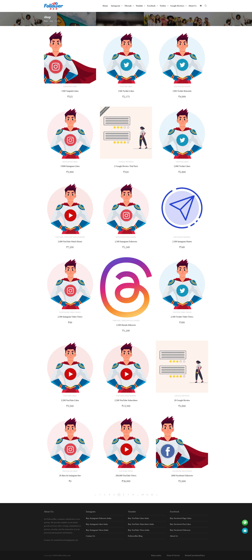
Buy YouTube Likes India (138, 518)
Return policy (156, 555)
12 (152, 495)
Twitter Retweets (182, 87)
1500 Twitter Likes (126, 91)
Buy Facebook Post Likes (180, 524)
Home (105, 6)
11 (147, 495)
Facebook (151, 6)
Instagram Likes (69, 162)
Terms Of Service (173, 555)
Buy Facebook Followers (180, 530)
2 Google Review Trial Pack (126, 166)
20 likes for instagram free (70, 475)
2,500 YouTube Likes (70, 400)
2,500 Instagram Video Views (70, 317)
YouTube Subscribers (126, 396)
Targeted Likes (70, 87)
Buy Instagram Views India (97, 530)
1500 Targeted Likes (69, 91)
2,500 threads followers (126, 325)
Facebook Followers (182, 471)
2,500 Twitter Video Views (182, 317)
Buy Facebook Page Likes (180, 518)
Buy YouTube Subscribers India (141, 524)
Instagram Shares (182, 237)
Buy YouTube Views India (138, 530)
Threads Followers (130, 321)
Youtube (139, 6)
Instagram (116, 6)
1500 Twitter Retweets (182, 91)
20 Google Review (182, 400)
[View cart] (201, 6)
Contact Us (90, 536)
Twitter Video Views (182, 312)
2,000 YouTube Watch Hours (70, 241)
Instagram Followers (126, 237)
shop (51, 21)
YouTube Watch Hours (74, 237)
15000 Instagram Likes (70, 166)
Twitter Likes (126, 87)
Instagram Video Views (69, 312)
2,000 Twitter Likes (182, 166)
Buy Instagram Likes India (97, 524)
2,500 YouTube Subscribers (126, 400)
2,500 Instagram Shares (182, 241)
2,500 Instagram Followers (126, 241)
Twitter (163, 6)
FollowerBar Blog (135, 536)
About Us (192, 6)
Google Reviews (177, 6)
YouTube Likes (70, 396)
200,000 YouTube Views (126, 475)
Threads (128, 6)
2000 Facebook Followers (182, 475)
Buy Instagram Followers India (98, 518)
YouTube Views (126, 471)
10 (142, 495)
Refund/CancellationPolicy (195, 555)
